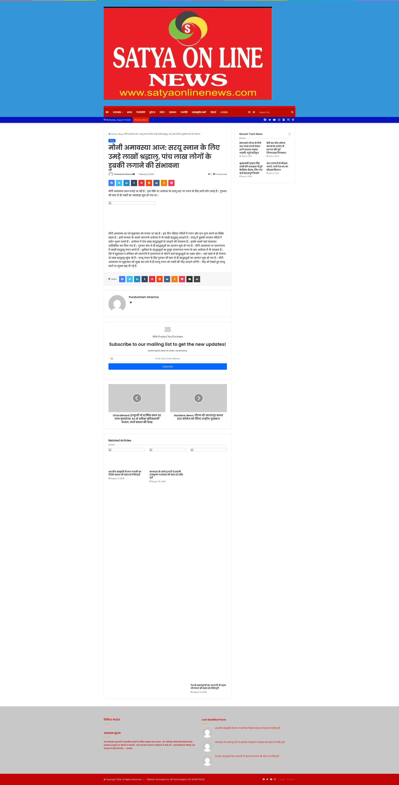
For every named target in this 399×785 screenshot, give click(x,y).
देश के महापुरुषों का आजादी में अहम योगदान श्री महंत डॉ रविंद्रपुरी (208, 687)
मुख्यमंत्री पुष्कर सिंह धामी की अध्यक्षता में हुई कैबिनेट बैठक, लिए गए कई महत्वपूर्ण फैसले (250, 168)
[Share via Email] (189, 279)
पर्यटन (162, 112)
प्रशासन (172, 112)
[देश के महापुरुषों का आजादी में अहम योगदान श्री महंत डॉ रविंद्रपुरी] (209, 565)
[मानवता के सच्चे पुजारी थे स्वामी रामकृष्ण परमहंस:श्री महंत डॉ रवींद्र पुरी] (167, 458)
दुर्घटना (152, 112)
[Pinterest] (141, 183)
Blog (120, 134)
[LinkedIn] (126, 183)
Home (113, 134)
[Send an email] (134, 174)
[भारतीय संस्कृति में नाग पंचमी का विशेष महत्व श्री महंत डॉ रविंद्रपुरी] (126, 458)
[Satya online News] (188, 53)
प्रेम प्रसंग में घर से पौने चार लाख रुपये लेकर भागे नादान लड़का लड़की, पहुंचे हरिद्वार (250, 147)
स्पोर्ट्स (213, 112)
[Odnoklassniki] (164, 183)
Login (224, 112)
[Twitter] (119, 183)
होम (107, 112)
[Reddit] (149, 183)
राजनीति (184, 112)
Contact (291, 779)
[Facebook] (111, 183)
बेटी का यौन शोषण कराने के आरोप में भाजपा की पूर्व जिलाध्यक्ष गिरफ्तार (276, 147)
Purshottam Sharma (123, 174)
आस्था (129, 112)
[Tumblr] (134, 183)
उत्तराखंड (117, 112)
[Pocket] (171, 183)
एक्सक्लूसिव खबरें (199, 112)
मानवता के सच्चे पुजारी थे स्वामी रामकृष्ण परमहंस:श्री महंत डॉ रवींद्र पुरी (166, 474)
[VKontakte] (156, 183)
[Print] (197, 279)
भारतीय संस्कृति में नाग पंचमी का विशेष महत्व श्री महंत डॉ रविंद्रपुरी (124, 473)
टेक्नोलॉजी (140, 112)
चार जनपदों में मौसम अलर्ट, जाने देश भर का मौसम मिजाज (277, 166)
